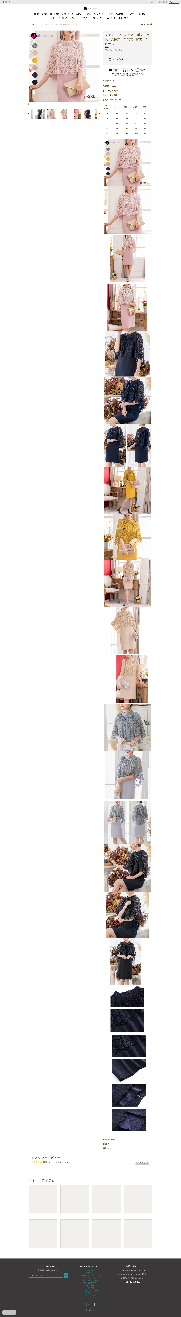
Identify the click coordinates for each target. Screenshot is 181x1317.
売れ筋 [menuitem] (36, 14)
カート (174, 2)
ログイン (153, 2)
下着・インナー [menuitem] (124, 18)
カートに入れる (117, 59)
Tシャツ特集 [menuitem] (54, 14)
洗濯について (107, 1148)
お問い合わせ (90, 1285)
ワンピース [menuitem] (63, 18)
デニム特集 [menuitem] (119, 14)
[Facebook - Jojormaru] (145, 24)
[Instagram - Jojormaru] (148, 24)
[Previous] (28, 104)
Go (66, 1275)
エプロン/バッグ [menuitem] (67, 14)
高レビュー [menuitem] (143, 14)
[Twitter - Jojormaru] (142, 24)
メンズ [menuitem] (110, 14)
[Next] (99, 104)
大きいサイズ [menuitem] (98, 14)
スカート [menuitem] (75, 18)
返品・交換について (90, 1283)
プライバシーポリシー (90, 1278)
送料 (111, 50)
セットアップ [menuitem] (111, 18)
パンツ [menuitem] (52, 18)
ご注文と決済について (90, 1290)
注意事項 (106, 1144)
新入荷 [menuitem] (44, 14)
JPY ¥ (89, 1304)
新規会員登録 (163, 2)
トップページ (32, 24)
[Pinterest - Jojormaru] (151, 24)
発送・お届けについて (90, 1280)
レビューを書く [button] (142, 1163)
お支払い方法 (90, 1295)
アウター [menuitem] (85, 18)
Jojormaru (93, 1310)
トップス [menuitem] (131, 14)
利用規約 (90, 1288)
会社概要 (90, 1270)
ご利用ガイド (90, 1273)
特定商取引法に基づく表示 (90, 1275)
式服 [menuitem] (89, 14)
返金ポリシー (90, 1293)
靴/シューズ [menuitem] (97, 18)
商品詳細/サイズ (108, 81)
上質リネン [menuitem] (80, 14)
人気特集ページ (108, 1139)
